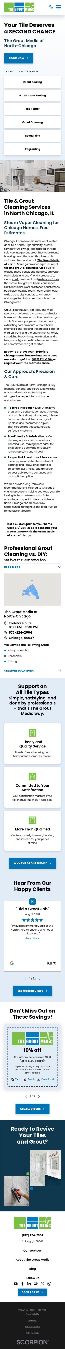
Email (31, 1079)
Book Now (16, 58)
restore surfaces (48, 279)
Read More (32, 938)
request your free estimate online (27, 363)
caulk (15, 279)
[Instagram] (49, 1284)
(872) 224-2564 (42, 359)
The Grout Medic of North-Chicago (25, 385)
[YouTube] (16, 1284)
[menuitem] (32, 1314)
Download (48, 1079)
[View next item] (39, 978)
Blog (32, 1269)
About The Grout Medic (33, 1260)
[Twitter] (42, 1284)
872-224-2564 (20, 633)
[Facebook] (22, 1284)
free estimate (16, 531)
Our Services (32, 1251)
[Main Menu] (58, 7)
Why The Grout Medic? (30, 863)
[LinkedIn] (29, 1284)
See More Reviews (30, 991)
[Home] (19, 7)
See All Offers (30, 1109)
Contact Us (30, 1292)
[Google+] (36, 1284)
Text (18, 1079)
